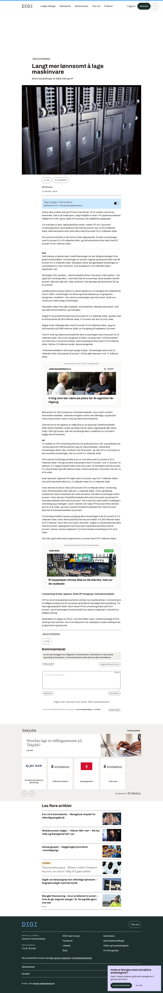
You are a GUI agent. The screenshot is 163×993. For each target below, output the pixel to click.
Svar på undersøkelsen (121, 985)
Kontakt (26, 974)
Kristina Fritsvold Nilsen (33, 939)
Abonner (144, 6)
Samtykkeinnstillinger (113, 941)
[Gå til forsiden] (27, 6)
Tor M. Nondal (29, 948)
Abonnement (28, 967)
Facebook (68, 941)
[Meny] (155, 6)
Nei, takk (139, 985)
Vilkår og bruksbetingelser (116, 945)
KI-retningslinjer (111, 950)
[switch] (116, 203)
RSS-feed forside (71, 936)
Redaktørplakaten (83, 958)
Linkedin (67, 945)
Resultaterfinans (41, 59)
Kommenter (62, 180)
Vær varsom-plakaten (60, 958)
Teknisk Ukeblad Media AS (44, 984)
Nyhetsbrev (109, 936)
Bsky (65, 950)
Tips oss (135, 924)
